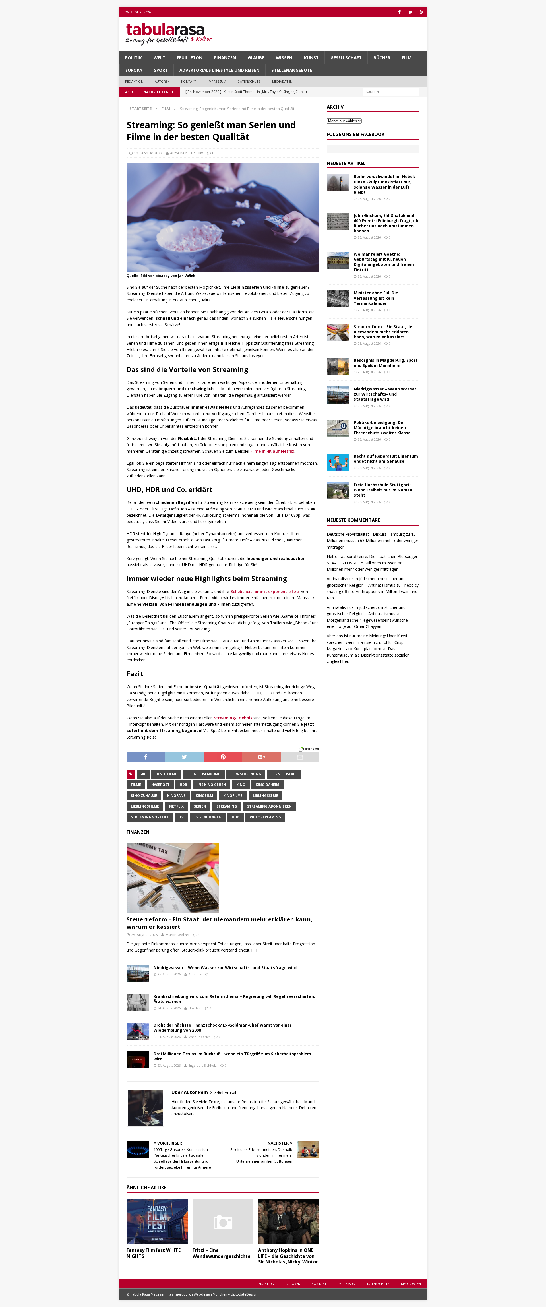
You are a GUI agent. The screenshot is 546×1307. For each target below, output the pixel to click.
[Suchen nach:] (391, 91)
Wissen (284, 57)
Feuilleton (189, 57)
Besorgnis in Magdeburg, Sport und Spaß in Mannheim (385, 362)
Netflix (176, 806)
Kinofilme (233, 795)
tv (181, 817)
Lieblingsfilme (145, 806)
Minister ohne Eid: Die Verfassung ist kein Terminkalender (376, 298)
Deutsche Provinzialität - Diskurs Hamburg (366, 534)
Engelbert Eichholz (202, 1065)
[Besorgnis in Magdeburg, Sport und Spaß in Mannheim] (338, 366)
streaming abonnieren (269, 806)
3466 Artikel (225, 1092)
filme (136, 784)
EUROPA (133, 70)
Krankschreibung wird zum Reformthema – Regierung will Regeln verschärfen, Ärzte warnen (234, 999)
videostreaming (265, 817)
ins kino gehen (211, 784)
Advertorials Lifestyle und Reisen (219, 70)
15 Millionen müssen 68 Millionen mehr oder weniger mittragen (372, 541)
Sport (161, 70)
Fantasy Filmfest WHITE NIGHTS (154, 1253)
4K (143, 774)
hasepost (160, 784)
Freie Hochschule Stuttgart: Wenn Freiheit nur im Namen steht (383, 490)
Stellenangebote (291, 70)
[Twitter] (410, 12)
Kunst (311, 57)
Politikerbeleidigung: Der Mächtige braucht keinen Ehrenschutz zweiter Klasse (382, 427)
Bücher (381, 57)
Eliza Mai (194, 1008)
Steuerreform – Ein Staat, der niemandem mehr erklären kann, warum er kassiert (220, 922)
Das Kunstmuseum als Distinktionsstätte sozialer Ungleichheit (368, 655)
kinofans (176, 795)
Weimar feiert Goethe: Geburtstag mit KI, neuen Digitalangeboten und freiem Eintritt (384, 261)
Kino (240, 784)
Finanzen (225, 57)
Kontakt (188, 81)
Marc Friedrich (199, 1037)
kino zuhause (144, 795)
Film (407, 57)
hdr (183, 784)
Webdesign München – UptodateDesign (225, 1294)
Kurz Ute (195, 974)
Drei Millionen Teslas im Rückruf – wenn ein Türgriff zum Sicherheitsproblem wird (232, 1056)
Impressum (217, 81)
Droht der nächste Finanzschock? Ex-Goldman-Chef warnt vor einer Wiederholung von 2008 (222, 1027)
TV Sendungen (208, 817)
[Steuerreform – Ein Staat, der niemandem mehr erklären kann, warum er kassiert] (223, 878)
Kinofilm (204, 795)
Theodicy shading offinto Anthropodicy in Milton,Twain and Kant (373, 591)
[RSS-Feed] (422, 12)
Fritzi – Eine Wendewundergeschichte (222, 1253)
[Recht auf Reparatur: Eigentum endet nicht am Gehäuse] (338, 462)
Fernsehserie (283, 774)
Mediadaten (282, 81)
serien (200, 806)
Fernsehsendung (203, 774)
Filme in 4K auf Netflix (272, 451)
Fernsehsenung (246, 774)
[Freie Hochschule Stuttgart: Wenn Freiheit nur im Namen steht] (338, 490)
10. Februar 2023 (148, 153)
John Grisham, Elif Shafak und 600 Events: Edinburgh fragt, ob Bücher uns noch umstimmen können (386, 223)
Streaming (226, 806)
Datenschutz (248, 81)
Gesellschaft (346, 57)
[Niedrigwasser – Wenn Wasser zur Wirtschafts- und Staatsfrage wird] (138, 973)
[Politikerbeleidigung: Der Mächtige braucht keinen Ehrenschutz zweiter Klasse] (338, 428)
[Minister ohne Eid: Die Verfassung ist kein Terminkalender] (338, 298)
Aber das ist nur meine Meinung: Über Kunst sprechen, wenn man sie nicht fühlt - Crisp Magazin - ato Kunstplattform (367, 642)
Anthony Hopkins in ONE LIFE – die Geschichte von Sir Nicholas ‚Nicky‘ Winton (288, 1256)
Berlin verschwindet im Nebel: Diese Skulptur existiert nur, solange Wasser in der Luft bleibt (384, 184)
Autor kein (179, 153)
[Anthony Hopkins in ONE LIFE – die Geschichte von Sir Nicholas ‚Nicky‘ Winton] (288, 1221)
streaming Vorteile (150, 817)
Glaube (256, 57)
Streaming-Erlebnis (233, 718)
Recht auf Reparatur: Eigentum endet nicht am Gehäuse (386, 458)
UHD (235, 817)
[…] (254, 950)
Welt (159, 57)
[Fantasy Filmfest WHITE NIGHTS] (157, 1221)
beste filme (166, 774)
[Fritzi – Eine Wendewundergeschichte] (223, 1221)
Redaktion (134, 81)
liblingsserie (265, 795)
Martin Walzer (178, 934)
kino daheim (267, 784)
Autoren (162, 81)
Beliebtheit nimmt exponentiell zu (264, 591)
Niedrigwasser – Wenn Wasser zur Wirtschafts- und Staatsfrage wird (225, 967)
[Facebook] (399, 12)
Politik (133, 57)
